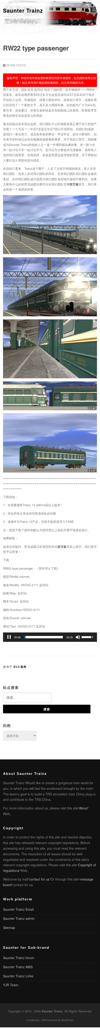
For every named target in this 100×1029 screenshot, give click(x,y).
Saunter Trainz (23, 10)
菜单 (92, 10)
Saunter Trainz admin (19, 918)
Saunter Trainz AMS (18, 966)
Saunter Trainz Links (18, 976)
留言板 (74, 184)
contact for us (39, 879)
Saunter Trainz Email (18, 909)
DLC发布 (20, 666)
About (83, 808)
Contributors (33, 1020)
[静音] (78, 637)
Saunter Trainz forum (18, 957)
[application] (50, 637)
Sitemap (9, 927)
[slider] (43, 637)
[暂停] (9, 637)
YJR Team (10, 984)
